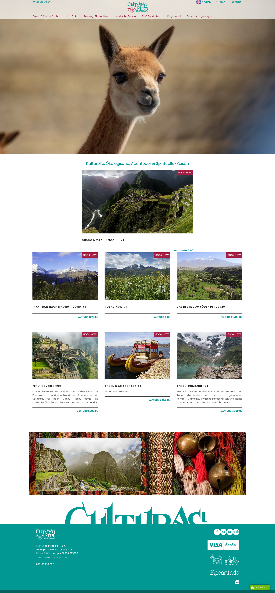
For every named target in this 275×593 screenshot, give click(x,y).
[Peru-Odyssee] (65, 357)
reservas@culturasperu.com (52, 557)
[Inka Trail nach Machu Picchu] (65, 277)
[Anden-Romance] (209, 357)
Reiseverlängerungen (199, 16)
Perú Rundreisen (151, 16)
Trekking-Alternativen (96, 16)
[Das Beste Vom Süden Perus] (209, 277)
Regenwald (174, 16)
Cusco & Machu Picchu (45, 16)
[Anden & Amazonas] (137, 357)
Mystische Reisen (126, 16)
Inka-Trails (72, 16)
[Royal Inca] (137, 277)
